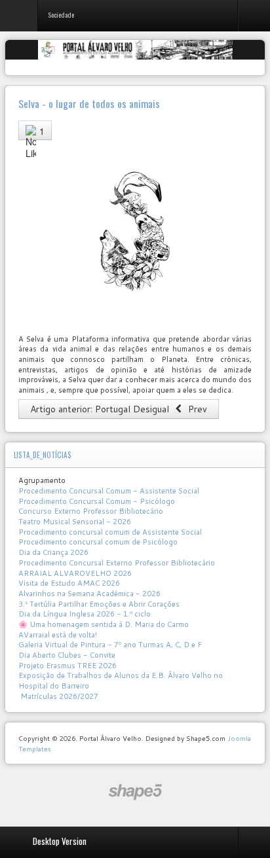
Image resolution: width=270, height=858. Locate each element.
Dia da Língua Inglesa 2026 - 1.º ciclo (84, 614)
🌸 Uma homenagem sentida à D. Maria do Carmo (103, 624)
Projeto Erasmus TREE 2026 (67, 665)
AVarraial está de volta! (58, 635)
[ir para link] (135, 231)
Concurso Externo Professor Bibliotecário (90, 511)
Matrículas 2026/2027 (58, 696)
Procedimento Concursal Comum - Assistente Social (108, 491)
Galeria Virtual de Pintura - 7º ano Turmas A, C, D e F (110, 644)
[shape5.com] (135, 792)
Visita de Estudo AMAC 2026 (69, 583)
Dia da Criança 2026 (53, 552)
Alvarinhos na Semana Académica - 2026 (89, 593)
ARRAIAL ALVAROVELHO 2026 (75, 573)
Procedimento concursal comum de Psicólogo (98, 542)
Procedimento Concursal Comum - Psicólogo (96, 501)
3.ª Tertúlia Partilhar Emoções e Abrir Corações (99, 604)
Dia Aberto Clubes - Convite (66, 655)
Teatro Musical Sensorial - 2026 (74, 521)
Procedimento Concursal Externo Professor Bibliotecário (116, 563)
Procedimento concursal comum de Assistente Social (110, 532)
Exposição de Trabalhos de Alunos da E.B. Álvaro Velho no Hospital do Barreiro (120, 680)
